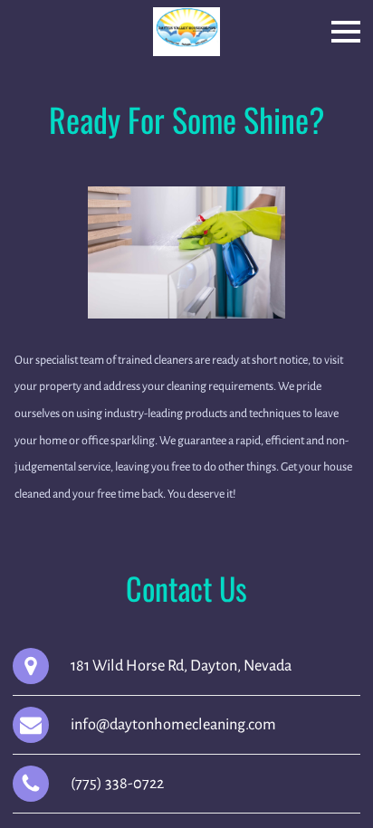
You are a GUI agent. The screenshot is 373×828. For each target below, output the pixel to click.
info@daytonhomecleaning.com (173, 724)
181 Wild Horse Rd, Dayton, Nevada (181, 665)
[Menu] (345, 32)
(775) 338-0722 (117, 783)
